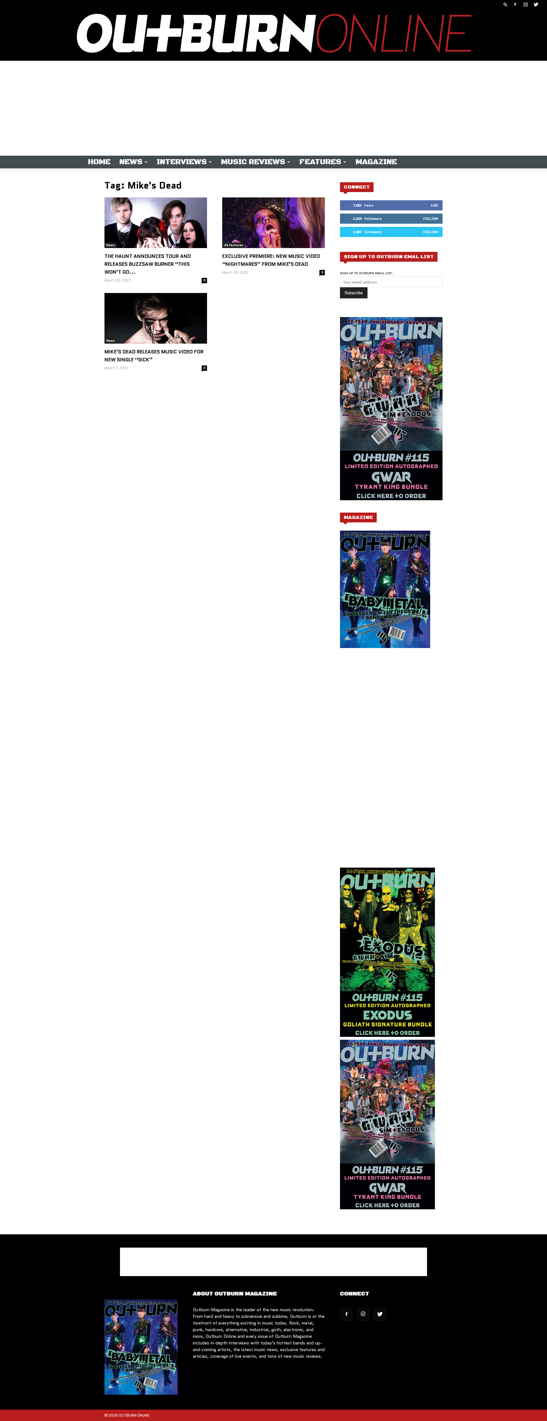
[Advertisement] (273, 108)
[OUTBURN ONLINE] (273, 35)
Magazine (376, 162)
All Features (233, 245)
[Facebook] (515, 4)
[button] (505, 4)
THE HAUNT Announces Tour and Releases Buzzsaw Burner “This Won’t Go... (147, 264)
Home (99, 162)
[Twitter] (536, 4)
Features (320, 162)
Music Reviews (253, 162)
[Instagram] (525, 4)
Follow (430, 218)
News (130, 162)
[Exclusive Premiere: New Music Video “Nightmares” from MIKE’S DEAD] (273, 222)
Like (434, 205)
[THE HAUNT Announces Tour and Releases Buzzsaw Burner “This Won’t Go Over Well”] (155, 222)
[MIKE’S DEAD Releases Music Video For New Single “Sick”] (155, 318)
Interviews (182, 162)
